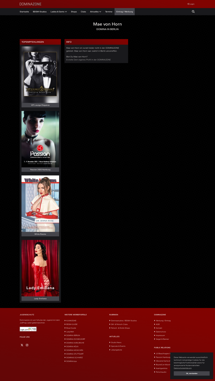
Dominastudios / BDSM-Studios (124, 321)
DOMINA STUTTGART (75, 354)
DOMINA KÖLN (72, 346)
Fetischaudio (161, 372)
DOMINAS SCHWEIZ (74, 357)
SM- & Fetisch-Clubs (119, 324)
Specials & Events (118, 346)
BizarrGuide (71, 328)
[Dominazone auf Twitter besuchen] (22, 345)
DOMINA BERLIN (73, 335)
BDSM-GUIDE (71, 324)
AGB (158, 324)
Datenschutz (161, 332)
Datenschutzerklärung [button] (183, 368)
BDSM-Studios (40, 11)
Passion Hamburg (163, 357)
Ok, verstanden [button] (191, 373)
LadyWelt (70, 332)
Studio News (116, 342)
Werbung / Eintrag (163, 321)
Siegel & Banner (162, 339)
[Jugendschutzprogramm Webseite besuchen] (28, 329)
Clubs (83, 11)
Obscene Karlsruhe (163, 361)
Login (191, 4)
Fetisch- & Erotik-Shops (120, 328)
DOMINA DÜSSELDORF (75, 339)
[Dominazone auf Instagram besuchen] (27, 345)
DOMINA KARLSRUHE (75, 343)
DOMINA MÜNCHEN (74, 350)
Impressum (160, 335)
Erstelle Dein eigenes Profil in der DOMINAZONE (88, 59)
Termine (108, 11)
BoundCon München (164, 365)
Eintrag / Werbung (124, 11)
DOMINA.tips (71, 361)
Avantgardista (161, 368)
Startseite (24, 11)
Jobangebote (116, 350)
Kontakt (159, 328)
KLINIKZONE (71, 321)
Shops (74, 11)
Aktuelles (94, 11)
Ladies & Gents (57, 11)
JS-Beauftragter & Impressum (168, 353)
